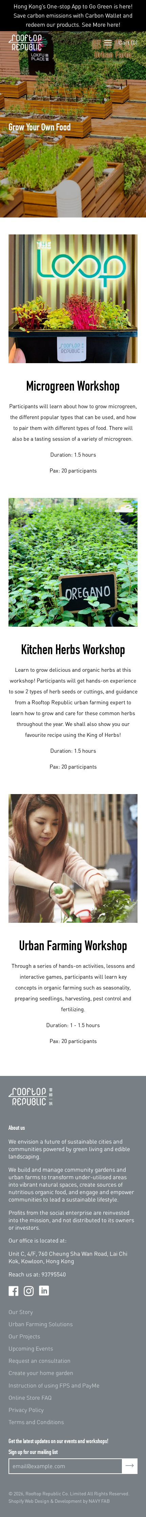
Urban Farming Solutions (40, 1324)
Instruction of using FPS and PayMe (53, 1385)
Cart (128, 42)
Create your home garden (40, 1372)
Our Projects (24, 1336)
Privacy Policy (26, 1409)
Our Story (20, 1311)
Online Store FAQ (30, 1397)
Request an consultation (39, 1360)
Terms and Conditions (36, 1422)
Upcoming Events (30, 1348)
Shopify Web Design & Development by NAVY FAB (59, 1501)
